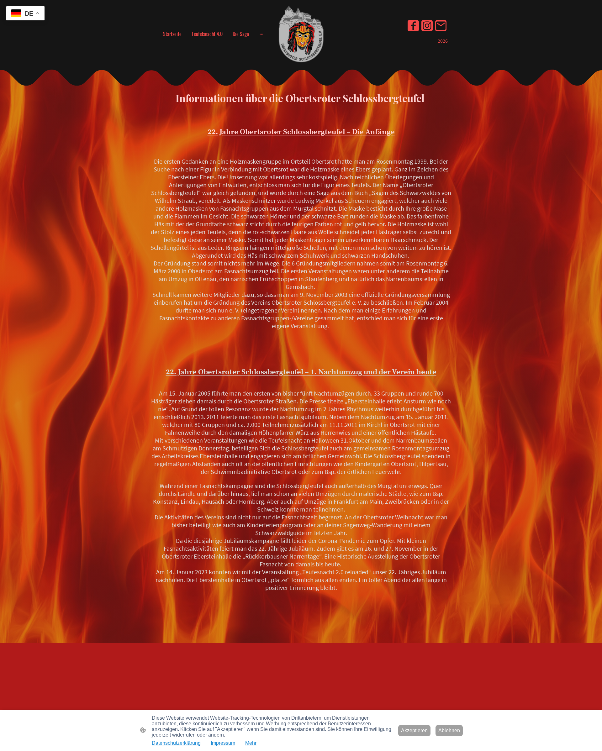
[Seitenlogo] (300, 34)
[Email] (440, 25)
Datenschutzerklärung (176, 743)
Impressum (223, 743)
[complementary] (25, 14)
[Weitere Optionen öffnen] (261, 34)
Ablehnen (449, 730)
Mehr (250, 743)
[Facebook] (413, 25)
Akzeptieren (414, 730)
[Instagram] (427, 25)
